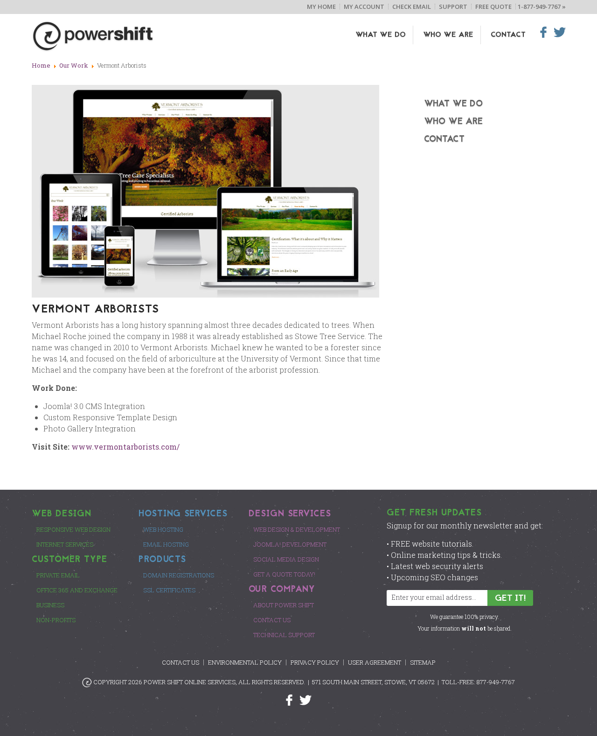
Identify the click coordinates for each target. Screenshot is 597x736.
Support (453, 6)
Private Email (58, 575)
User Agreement (374, 662)
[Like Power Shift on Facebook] (292, 699)
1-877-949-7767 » (542, 6)
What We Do (380, 35)
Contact (508, 35)
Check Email (411, 6)
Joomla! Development (289, 544)
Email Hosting (166, 544)
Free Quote (493, 6)
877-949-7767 (496, 682)
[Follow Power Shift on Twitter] (305, 699)
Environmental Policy (245, 662)
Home (41, 65)
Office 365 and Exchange (77, 590)
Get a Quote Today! (284, 574)
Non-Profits (56, 620)
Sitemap (423, 662)
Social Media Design (286, 559)
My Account (364, 6)
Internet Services (64, 544)
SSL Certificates (169, 590)
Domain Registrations (178, 575)
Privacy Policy (315, 662)
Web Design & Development (296, 529)
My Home (321, 6)
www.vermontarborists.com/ (125, 446)
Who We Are (448, 35)
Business (50, 605)
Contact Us (272, 620)
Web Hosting (163, 529)
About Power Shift (283, 605)
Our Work (73, 65)
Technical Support (284, 635)
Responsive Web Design (73, 529)
